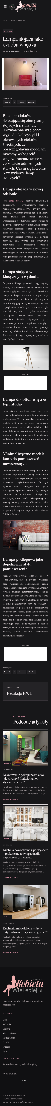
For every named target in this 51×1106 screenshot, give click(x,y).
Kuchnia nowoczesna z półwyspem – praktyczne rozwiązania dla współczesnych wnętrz (25, 853)
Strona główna (9, 20)
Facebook (7, 102)
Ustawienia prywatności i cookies (18, 1102)
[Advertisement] (25, 383)
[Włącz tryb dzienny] (11, 6)
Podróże (6, 1042)
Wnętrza (21, 20)
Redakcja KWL (15, 51)
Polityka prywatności (13, 1099)
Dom (5, 1019)
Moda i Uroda (9, 1037)
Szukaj (25, 1080)
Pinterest (21, 102)
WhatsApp (31, 102)
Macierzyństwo (9, 1033)
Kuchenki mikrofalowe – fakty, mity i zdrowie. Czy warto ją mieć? (25, 930)
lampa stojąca (16, 200)
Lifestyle (6, 1028)
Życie (5, 1051)
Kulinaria (7, 1024)
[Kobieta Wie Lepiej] (25, 6)
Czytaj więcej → (10, 799)
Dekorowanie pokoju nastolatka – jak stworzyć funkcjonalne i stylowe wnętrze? (24, 778)
